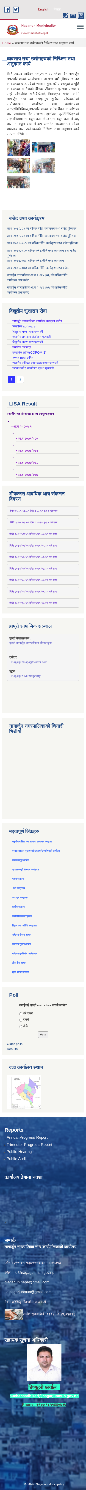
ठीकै (25, 1026)
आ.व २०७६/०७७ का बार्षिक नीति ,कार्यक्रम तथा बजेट (38, 268)
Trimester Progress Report (29, 1145)
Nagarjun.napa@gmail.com (27, 1282)
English (43, 9)
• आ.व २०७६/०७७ (27, 474)
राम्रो (26, 1019)
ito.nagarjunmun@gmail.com (28, 1292)
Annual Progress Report (27, 1137)
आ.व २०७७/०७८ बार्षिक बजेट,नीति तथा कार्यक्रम (35, 260)
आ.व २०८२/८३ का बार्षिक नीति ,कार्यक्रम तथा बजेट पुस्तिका (41, 228)
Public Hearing (19, 1152)
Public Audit (17, 1159)
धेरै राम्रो (28, 1013)
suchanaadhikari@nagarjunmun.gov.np (44, 1396)
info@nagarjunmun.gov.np (32, 1273)
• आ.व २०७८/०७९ (27, 450)
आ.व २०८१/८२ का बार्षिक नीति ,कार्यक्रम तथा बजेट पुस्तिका (41, 236)
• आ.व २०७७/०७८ (27, 462)
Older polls (14, 1044)
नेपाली (57, 9)
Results (12, 1049)
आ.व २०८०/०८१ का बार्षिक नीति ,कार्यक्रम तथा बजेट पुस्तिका (42, 243)
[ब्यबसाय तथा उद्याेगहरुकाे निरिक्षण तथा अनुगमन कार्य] (18, 147)
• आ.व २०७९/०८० (27, 438)
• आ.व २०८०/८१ (21, 426)
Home (6, 43)
